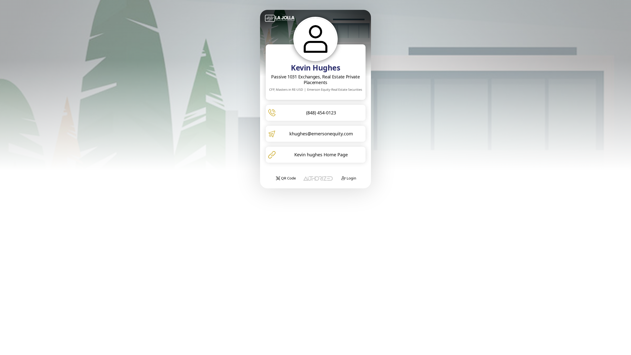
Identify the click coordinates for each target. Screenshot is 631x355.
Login (351, 178)
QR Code (288, 178)
